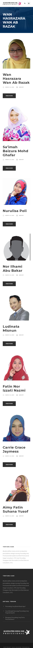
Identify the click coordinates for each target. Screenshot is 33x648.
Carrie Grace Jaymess (14, 449)
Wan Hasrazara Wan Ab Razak (16, 79)
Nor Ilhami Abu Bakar (12, 268)
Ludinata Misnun (11, 328)
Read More (9, 95)
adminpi (21, 87)
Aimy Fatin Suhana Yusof (15, 509)
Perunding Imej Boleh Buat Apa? (15, 606)
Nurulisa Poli (15, 211)
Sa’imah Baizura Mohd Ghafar (15, 151)
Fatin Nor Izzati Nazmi (14, 388)
